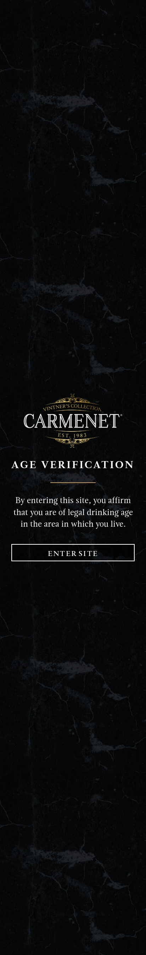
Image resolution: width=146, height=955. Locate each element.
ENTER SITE (73, 553)
